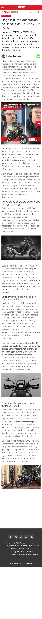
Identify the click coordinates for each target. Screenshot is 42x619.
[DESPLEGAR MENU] (2, 7)
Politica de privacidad (20, 557)
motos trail (6, 16)
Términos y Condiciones (27, 554)
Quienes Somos (10, 554)
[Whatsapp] (38, 56)
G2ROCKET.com (25, 563)
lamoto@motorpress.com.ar (21, 551)
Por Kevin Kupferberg (13, 56)
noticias (5, 12)
